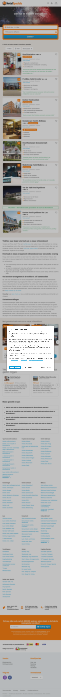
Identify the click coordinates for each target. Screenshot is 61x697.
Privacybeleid (14, 360)
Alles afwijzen (28, 367)
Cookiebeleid (24, 360)
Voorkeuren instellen (46, 367)
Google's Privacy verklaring (36, 360)
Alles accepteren (15, 367)
